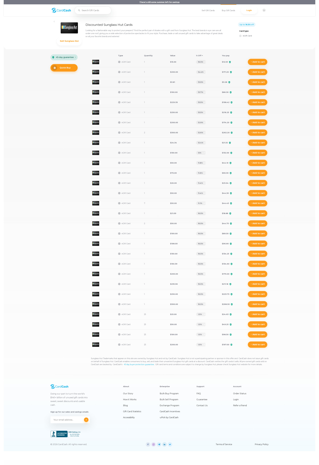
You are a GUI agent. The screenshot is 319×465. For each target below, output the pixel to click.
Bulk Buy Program (169, 393)
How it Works (129, 399)
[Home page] (61, 12)
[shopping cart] (264, 10)
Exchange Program (169, 405)
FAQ (199, 393)
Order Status (239, 393)
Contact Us (202, 405)
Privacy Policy (262, 444)
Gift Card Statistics (132, 411)
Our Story (128, 393)
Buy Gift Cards (228, 10)
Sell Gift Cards (208, 10)
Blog (125, 405)
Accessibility (129, 417)
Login (249, 10)
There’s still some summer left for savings (159, 2)
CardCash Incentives (170, 411)
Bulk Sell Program (169, 399)
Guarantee (202, 399)
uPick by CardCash (169, 417)
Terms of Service (224, 444)
